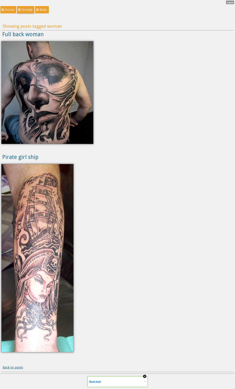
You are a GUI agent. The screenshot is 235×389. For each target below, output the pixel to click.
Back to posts (13, 367)
